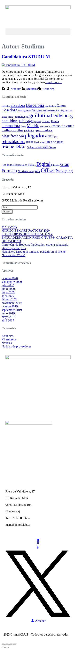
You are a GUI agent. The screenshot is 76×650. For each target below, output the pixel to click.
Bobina (32, 165)
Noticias (7, 343)
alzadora (18, 105)
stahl (44, 142)
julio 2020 (8, 285)
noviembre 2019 (12, 302)
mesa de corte (63, 126)
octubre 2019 (10, 306)
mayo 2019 (8, 317)
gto (27, 116)
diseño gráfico (24, 111)
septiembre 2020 (12, 281)
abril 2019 (8, 320)
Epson (4, 116)
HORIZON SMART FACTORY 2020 (26, 230)
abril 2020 (8, 295)
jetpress (37, 121)
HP (21, 121)
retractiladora (13, 141)
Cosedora (9, 110)
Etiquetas (55, 165)
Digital (43, 164)
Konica (55, 121)
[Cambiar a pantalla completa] (7, 644)
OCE (13, 131)
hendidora (10, 121)
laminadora (11, 126)
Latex (23, 126)
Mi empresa (9, 339)
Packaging (64, 171)
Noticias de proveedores (16, 346)
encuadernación (49, 110)
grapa (10, 116)
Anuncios (32, 88)
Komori (46, 121)
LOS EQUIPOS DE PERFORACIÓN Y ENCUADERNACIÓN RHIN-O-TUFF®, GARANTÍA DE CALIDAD (37, 237)
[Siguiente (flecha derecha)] (7, 647)
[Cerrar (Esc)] (14, 644)
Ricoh (30, 141)
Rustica (37, 142)
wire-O (43, 147)
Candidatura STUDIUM (26, 56)
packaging (29, 130)
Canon (61, 105)
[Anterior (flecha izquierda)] (3, 647)
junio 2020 (8, 288)
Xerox (52, 147)
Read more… (53, 82)
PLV (50, 136)
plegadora (36, 135)
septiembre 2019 (12, 310)
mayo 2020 (8, 292)
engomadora (66, 111)
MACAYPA (9, 227)
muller (6, 130)
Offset (48, 170)
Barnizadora (50, 106)
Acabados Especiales (14, 164)
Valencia (32, 147)
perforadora (44, 130)
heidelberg (62, 115)
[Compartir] (10, 644)
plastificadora (13, 136)
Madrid (33, 125)
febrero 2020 (9, 299)
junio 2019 (8, 313)
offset (20, 130)
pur (55, 137)
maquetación (46, 126)
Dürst (35, 110)
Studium (16, 88)
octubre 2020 (10, 278)
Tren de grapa (54, 141)
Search (7, 211)
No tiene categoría (29, 171)
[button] (38, 31)
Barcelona (35, 105)
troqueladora (14, 146)
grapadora (19, 116)
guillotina (39, 115)
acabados (6, 106)
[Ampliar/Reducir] (3, 644)
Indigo (29, 121)
